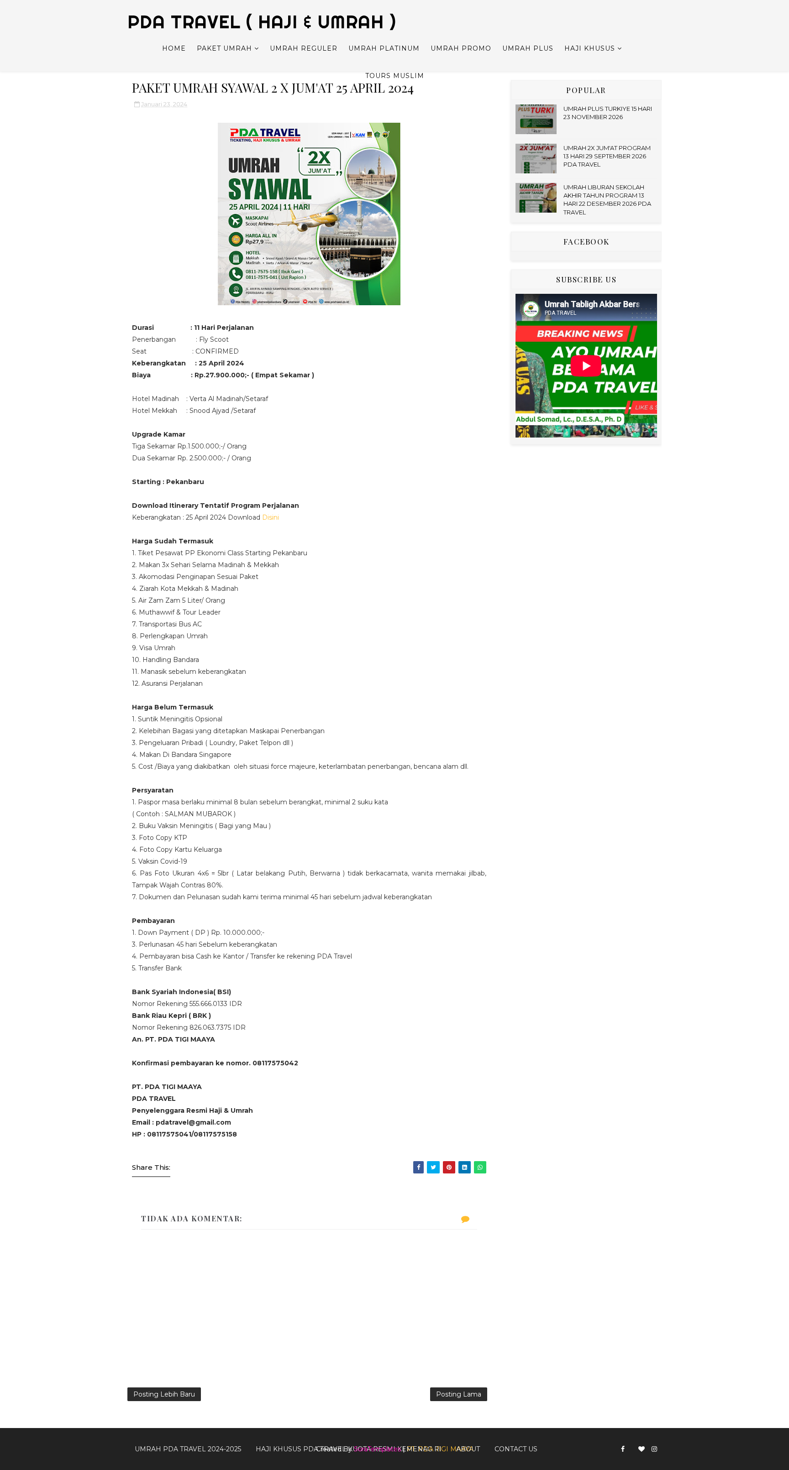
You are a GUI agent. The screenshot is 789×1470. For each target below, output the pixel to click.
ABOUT (468, 1449)
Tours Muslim (394, 76)
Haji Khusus (589, 48)
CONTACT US (515, 1449)
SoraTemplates (377, 1449)
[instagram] (654, 1449)
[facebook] (623, 1449)
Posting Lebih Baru (164, 1394)
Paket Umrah (224, 48)
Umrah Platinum (384, 48)
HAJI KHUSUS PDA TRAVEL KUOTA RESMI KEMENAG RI (349, 1449)
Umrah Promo (461, 48)
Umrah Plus (527, 48)
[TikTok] (631, 1445)
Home (174, 48)
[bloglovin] (641, 1449)
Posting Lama (458, 1394)
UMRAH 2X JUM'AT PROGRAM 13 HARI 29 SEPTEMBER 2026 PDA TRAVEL (607, 156)
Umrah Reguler (303, 48)
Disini (270, 517)
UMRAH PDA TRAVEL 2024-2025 (188, 1449)
